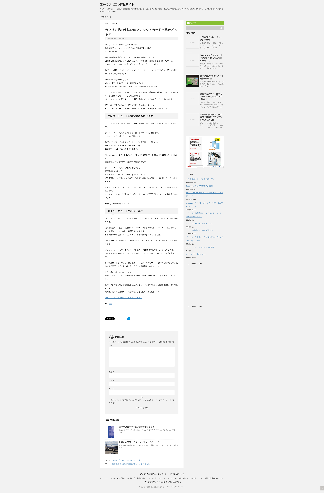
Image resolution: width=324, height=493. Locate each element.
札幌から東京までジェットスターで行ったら (139, 442)
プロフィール (106, 17)
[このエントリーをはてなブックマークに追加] (128, 318)
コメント (112, 346)
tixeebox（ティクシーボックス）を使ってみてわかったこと (211, 58)
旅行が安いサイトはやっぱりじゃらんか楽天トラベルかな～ (211, 96)
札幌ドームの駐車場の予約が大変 (199, 186)
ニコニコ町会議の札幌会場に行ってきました (131, 464)
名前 (111, 372)
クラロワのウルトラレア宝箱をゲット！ (202, 179)
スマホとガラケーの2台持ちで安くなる (137, 427)
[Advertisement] (207, 284)
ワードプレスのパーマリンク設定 (126, 460)
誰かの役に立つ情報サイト (117, 4)
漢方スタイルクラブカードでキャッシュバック (123, 298)
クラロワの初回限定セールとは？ (199, 223)
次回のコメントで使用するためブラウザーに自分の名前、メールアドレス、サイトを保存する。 (142, 401)
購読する (192, 23)
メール (112, 380)
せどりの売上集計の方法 (196, 254)
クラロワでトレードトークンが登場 (200, 247)
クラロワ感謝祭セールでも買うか (199, 230)
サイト (111, 389)
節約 (110, 304)
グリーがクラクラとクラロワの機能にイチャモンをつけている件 (211, 117)
